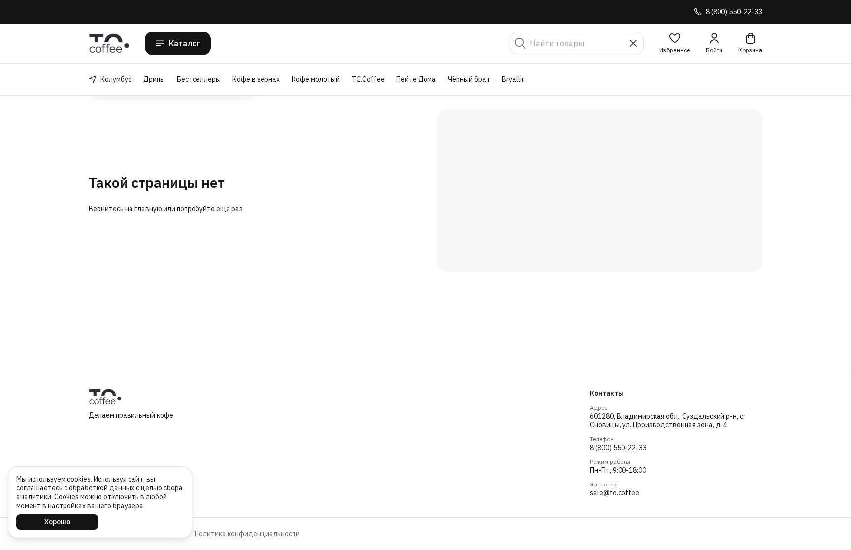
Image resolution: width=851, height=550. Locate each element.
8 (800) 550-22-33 (618, 447)
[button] (674, 43)
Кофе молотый (316, 79)
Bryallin (513, 79)
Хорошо (57, 522)
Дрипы (154, 79)
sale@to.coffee (614, 492)
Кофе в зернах (256, 79)
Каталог (184, 43)
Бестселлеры (199, 79)
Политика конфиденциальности (247, 533)
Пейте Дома (416, 79)
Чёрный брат (469, 79)
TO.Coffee (368, 79)
